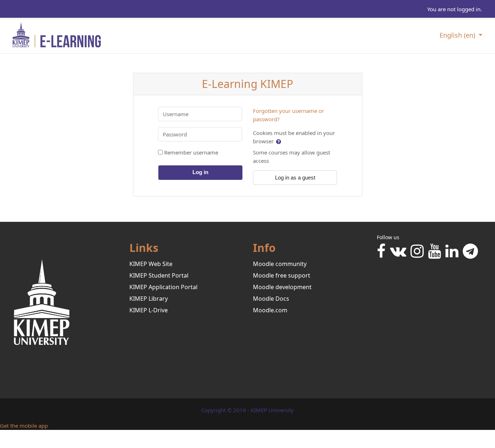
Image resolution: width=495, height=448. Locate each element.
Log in (200, 172)
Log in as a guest (295, 177)
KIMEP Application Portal (163, 287)
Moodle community (280, 264)
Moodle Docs (271, 299)
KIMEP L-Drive (148, 310)
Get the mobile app (24, 425)
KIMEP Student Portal (158, 275)
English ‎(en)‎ (458, 35)
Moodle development (282, 287)
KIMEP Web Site (150, 264)
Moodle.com (270, 310)
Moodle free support (281, 275)
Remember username (191, 152)
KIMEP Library (148, 299)
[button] (279, 141)
